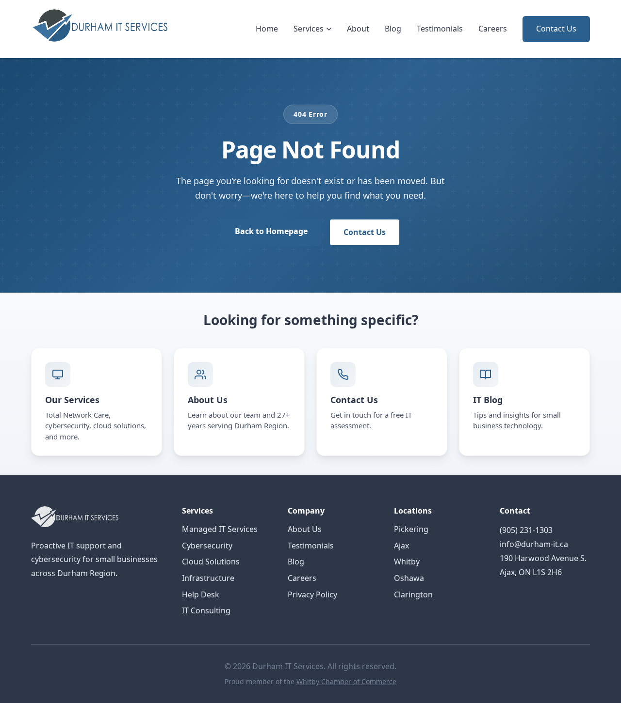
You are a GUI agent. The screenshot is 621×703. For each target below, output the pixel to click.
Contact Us (556, 28)
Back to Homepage (271, 231)
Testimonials (440, 28)
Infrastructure (208, 578)
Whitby (407, 561)
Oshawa (409, 578)
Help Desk (200, 594)
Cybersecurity (207, 545)
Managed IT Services (220, 529)
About (358, 28)
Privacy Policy (312, 594)
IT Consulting (206, 610)
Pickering (411, 529)
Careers (492, 28)
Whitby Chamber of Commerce (346, 681)
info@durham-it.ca (534, 544)
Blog (393, 28)
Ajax (401, 545)
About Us (305, 529)
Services (309, 28)
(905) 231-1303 (526, 530)
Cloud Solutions (211, 561)
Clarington (413, 594)
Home (267, 28)
